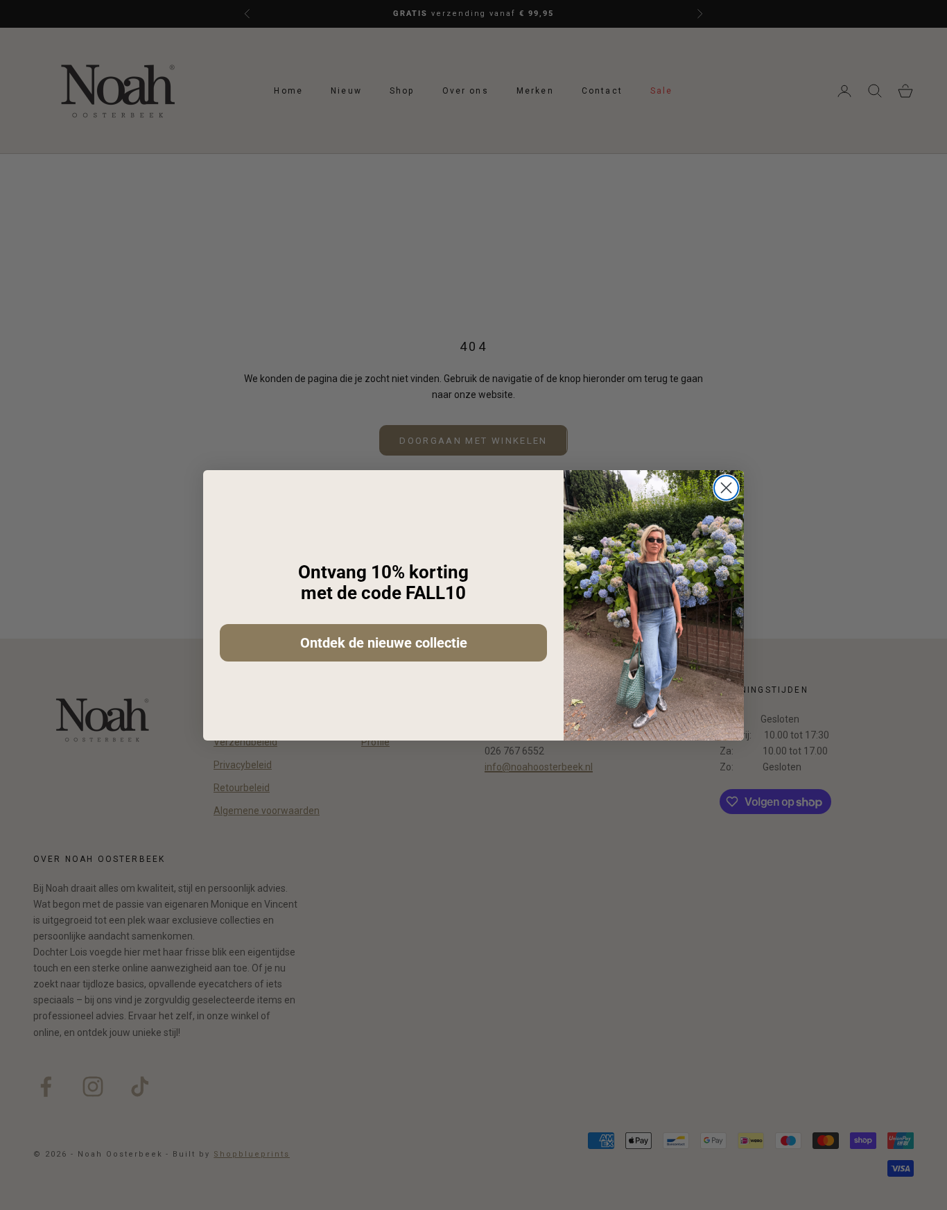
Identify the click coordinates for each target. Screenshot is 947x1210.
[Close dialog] (726, 488)
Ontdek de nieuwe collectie (383, 642)
